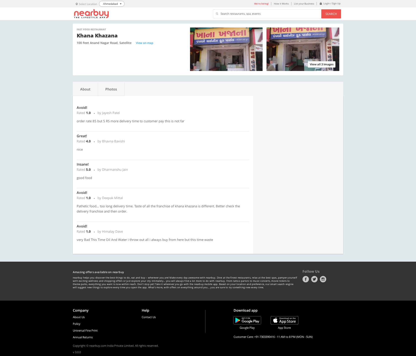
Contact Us (149, 317)
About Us (79, 317)
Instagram (323, 279)
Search (331, 14)
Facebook (305, 279)
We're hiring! (261, 3)
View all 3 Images (321, 64)
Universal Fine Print (85, 330)
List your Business (304, 3)
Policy (76, 324)
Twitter (314, 279)
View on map (144, 43)
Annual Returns (83, 337)
